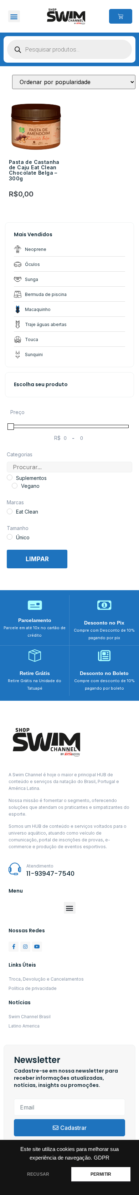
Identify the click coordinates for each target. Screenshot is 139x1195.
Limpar (37, 559)
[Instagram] (25, 947)
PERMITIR (101, 1174)
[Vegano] (14, 486)
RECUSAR (38, 1174)
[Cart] (120, 16)
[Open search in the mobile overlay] (69, 49)
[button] (14, 16)
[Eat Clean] (9, 511)
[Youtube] (37, 947)
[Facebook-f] (14, 947)
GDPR (101, 1158)
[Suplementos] (9, 477)
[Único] (9, 537)
